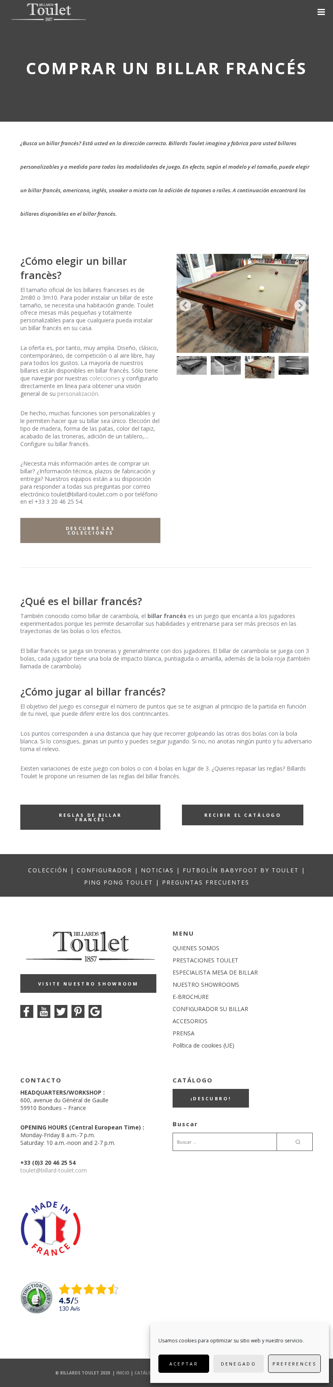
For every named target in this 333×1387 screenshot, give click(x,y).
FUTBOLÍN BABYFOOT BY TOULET (241, 870)
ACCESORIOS (190, 1021)
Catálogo (146, 1373)
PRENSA (184, 1033)
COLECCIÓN (48, 870)
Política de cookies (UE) (203, 1045)
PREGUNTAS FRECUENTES (205, 882)
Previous (185, 305)
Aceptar (183, 1364)
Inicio (123, 1373)
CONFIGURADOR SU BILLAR (210, 1009)
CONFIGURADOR (104, 870)
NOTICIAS (157, 870)
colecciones (104, 378)
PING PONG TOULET (118, 882)
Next (300, 305)
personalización (77, 393)
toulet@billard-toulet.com (53, 1170)
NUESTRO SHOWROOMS (206, 984)
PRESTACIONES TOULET (205, 960)
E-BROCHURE (191, 997)
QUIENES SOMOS (196, 948)
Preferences (294, 1364)
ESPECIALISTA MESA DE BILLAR (215, 972)
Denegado (238, 1364)
